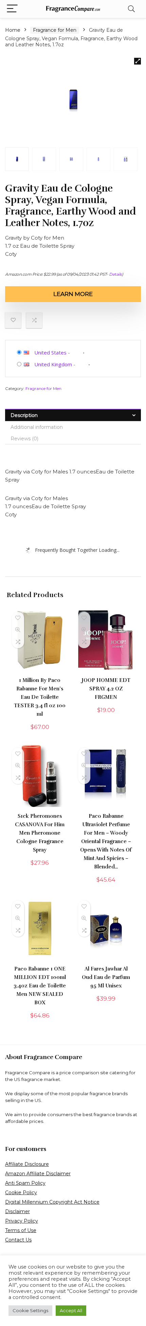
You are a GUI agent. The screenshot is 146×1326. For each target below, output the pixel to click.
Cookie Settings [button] (30, 1310)
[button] (137, 61)
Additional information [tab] (37, 427)
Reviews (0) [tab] (24, 439)
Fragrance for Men (54, 30)
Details (115, 274)
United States (50, 352)
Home (12, 30)
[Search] (131, 9)
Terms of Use (20, 1230)
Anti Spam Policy (25, 1183)
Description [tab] (24, 415)
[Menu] (12, 9)
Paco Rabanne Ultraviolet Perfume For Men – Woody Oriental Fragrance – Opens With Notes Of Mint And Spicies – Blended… (106, 841)
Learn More (73, 294)
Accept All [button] (71, 1310)
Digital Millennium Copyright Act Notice (52, 1202)
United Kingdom (53, 364)
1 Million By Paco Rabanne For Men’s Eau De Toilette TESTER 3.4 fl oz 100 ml (40, 697)
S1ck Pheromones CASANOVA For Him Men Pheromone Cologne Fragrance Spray (40, 833)
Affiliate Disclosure (27, 1164)
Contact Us (18, 1240)
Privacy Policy (21, 1221)
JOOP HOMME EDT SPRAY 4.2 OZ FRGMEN (105, 688)
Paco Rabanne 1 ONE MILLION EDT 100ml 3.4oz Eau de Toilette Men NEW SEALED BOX (40, 986)
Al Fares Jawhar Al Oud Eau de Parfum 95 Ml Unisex (106, 977)
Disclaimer (17, 1211)
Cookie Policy (21, 1192)
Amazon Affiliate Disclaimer (38, 1174)
